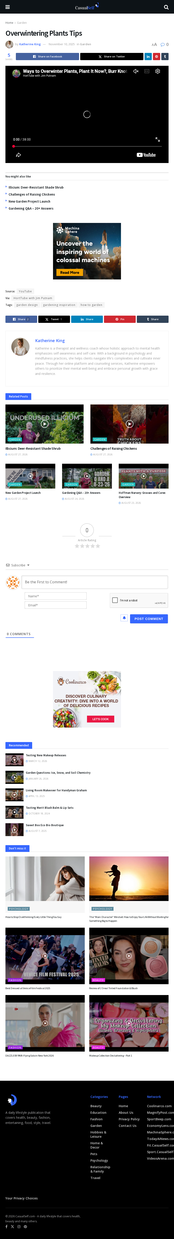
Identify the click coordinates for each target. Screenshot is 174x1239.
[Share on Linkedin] (148, 56)
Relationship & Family (100, 1169)
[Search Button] (166, 7)
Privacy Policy (129, 1119)
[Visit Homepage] (87, 6)
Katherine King (30, 44)
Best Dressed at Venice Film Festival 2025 (27, 988)
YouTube (25, 291)
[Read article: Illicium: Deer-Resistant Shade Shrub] (44, 424)
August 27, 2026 (17, 454)
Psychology (18, 908)
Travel (95, 1178)
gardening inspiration (59, 305)
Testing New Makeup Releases (46, 755)
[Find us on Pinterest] (25, 1226)
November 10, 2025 (62, 44)
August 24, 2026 (74, 498)
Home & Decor (96, 1145)
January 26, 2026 (38, 778)
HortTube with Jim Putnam (33, 298)
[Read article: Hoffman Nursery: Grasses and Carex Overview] (144, 476)
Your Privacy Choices (21, 1198)
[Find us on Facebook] (6, 1226)
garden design (27, 305)
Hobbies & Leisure (98, 1134)
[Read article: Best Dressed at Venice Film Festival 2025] (45, 956)
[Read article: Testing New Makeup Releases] (14, 759)
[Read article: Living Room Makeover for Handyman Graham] (14, 794)
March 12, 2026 (37, 761)
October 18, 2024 (39, 813)
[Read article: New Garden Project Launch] (30, 476)
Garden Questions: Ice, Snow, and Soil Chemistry (58, 773)
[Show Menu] (7, 7)
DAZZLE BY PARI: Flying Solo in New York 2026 (29, 1055)
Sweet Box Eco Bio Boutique (45, 825)
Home (9, 23)
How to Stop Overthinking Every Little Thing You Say (33, 917)
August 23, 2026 (131, 502)
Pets (93, 1154)
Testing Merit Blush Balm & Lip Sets (49, 808)
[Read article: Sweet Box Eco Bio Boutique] (14, 829)
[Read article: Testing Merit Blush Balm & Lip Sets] (14, 812)
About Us (126, 1112)
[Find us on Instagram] (19, 1226)
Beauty (98, 980)
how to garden (91, 305)
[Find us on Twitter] (12, 1226)
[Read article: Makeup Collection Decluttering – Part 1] (129, 1023)
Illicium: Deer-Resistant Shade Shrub (36, 187)
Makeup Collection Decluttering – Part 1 (110, 1055)
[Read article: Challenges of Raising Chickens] (129, 424)
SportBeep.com (159, 1119)
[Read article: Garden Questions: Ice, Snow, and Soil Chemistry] (14, 777)
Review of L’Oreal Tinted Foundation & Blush (113, 988)
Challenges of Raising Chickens (32, 194)
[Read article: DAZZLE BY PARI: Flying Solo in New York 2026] (45, 1023)
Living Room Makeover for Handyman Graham (56, 790)
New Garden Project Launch (29, 201)
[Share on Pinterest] (156, 56)
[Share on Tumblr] (165, 56)
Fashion (15, 980)
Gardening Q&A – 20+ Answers (31, 208)
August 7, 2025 (37, 830)
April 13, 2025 (36, 796)
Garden (22, 23)
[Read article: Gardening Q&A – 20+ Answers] (87, 476)
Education (98, 1112)
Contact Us (127, 1125)
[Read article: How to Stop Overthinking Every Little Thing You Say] (45, 884)
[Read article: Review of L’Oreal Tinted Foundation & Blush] (129, 956)
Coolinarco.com (159, 1106)
